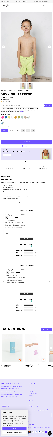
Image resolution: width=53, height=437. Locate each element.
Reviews (31, 400)
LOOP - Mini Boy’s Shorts (10, 90)
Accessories (29, 427)
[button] (4, 97)
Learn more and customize (14, 432)
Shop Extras (46, 329)
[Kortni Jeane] (6, 6)
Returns (31, 395)
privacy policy (21, 416)
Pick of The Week (40, 427)
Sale (45, 427)
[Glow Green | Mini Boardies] (23, 86)
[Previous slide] (2, 226)
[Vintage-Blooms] (28, 117)
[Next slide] (51, 226)
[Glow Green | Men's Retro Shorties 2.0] (45, 154)
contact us (38, 182)
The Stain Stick (4, 364)
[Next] (49, 46)
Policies (30, 398)
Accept (14, 428)
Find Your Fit (32, 391)
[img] (8, 215)
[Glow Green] (9, 117)
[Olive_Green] (19, 117)
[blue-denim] (6, 117)
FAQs (30, 386)
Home (2, 90)
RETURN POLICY (5, 176)
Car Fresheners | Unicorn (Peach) (32, 364)
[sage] (22, 117)
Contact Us (31, 389)
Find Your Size (4, 127)
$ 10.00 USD (6, 366)
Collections (34, 427)
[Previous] (3, 46)
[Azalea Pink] (2, 117)
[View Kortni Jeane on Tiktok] (33, 425)
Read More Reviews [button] (26, 239)
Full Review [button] (8, 234)
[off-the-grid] (15, 117)
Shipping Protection (33, 393)
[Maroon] (12, 117)
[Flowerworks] (2, 123)
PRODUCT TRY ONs (6, 179)
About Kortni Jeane (6, 409)
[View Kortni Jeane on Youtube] (30, 425)
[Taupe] (25, 117)
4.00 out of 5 (30, 244)
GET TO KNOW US (6, 406)
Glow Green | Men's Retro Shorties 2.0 (16, 152)
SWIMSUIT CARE (5, 173)
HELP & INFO (32, 383)
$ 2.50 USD (29, 366)
